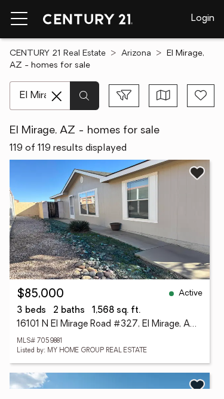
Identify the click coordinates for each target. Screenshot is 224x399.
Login (202, 18)
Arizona (136, 53)
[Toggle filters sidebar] (124, 95)
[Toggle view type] (163, 95)
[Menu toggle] (19, 19)
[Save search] (200, 95)
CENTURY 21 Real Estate (58, 53)
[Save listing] (197, 173)
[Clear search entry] (56, 96)
